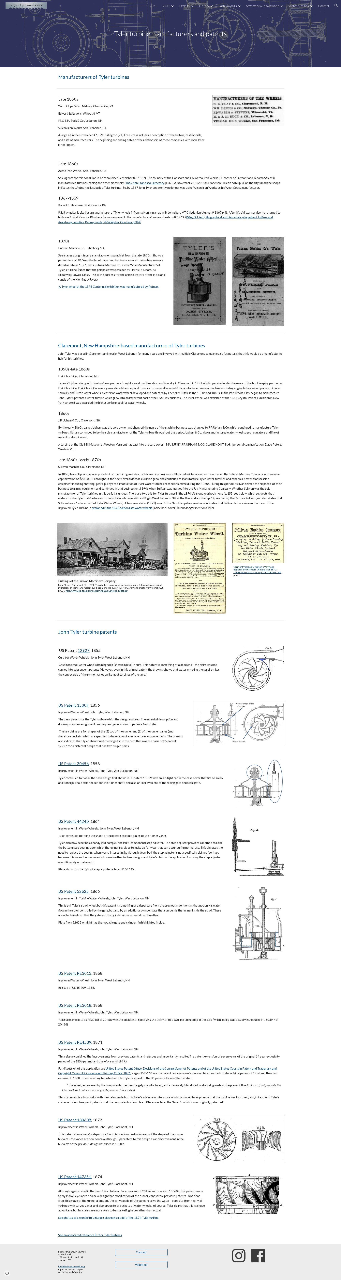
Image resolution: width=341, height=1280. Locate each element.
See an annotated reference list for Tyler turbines (90, 1235)
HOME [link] (152, 6)
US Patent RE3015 (74, 973)
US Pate (65, 1005)
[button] (336, 5)
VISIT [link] (166, 6)
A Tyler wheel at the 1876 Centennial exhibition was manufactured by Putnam (108, 286)
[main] (170, 33)
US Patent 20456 (73, 763)
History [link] (204, 6)
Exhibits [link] (184, 6)
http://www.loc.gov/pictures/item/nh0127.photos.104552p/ (97, 590)
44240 (83, 821)
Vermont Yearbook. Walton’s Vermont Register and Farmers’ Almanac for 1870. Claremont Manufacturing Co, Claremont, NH (257, 569)
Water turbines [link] (299, 6)
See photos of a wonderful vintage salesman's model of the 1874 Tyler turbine (108, 1217)
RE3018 (84, 1005)
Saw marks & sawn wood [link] (262, 6)
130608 (84, 1119)
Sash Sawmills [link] (227, 6)
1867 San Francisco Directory (144, 183)
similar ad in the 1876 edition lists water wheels (122, 508)
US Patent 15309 (73, 705)
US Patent (67, 821)
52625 (83, 891)
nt (74, 1005)
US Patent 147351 (74, 1176)
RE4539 (84, 1042)
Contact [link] (323, 6)
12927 (84, 650)
